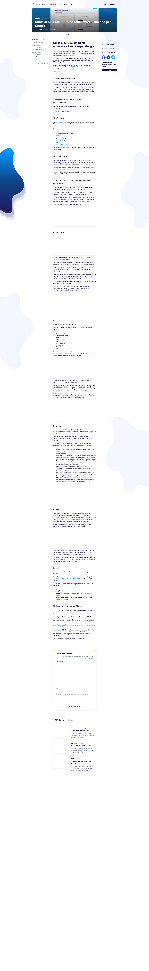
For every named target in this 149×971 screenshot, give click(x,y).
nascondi (41, 40)
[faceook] (104, 57)
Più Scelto (59, 720)
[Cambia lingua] (106, 4)
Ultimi (70, 720)
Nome (58, 684)
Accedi (112, 4)
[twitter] (113, 57)
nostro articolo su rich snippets (66, 481)
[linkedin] (108, 57)
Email (57, 688)
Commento (60, 661)
